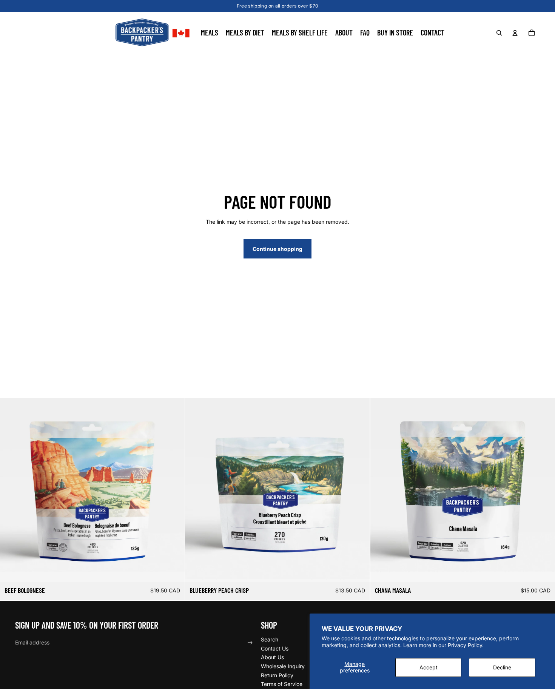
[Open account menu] (515, 33)
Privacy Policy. (466, 645)
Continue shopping (277, 249)
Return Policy (277, 675)
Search (269, 639)
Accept (428, 667)
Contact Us (274, 648)
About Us (272, 657)
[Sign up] (250, 642)
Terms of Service (281, 684)
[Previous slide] (11, 490)
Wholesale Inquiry (283, 666)
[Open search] (499, 33)
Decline (502, 667)
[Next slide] (173, 490)
